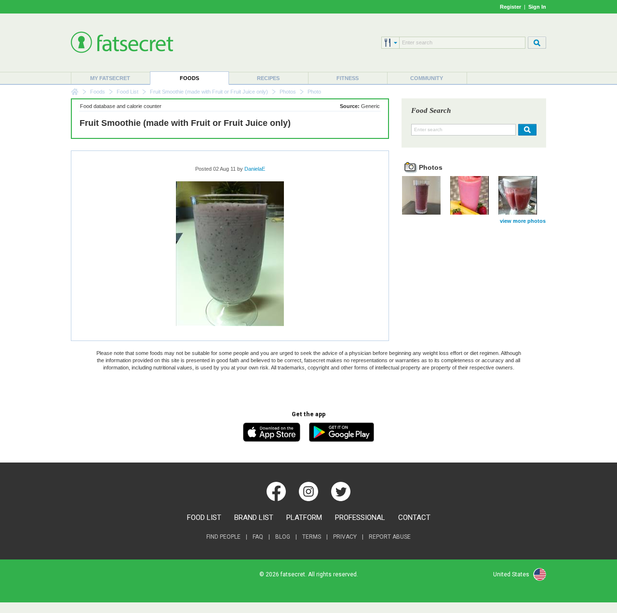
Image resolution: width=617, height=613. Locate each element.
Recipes (268, 78)
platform (304, 517)
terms (311, 536)
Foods (189, 78)
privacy (345, 536)
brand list (253, 517)
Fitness (347, 78)
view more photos (523, 221)
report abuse (390, 536)
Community (426, 78)
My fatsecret (110, 78)
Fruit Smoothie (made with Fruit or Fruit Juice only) (209, 92)
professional (360, 517)
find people (223, 536)
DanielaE (254, 169)
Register (510, 7)
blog (282, 536)
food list (204, 517)
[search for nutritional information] (526, 130)
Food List (127, 92)
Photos (288, 92)
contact (414, 517)
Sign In (537, 7)
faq (258, 536)
